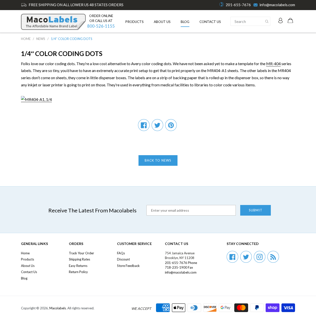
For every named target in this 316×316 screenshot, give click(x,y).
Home (26, 39)
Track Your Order (81, 253)
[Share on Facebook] (144, 125)
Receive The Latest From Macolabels (92, 210)
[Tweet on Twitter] (157, 125)
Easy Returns (78, 266)
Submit (255, 210)
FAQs (121, 253)
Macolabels (57, 308)
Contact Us (210, 22)
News (40, 39)
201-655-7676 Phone (181, 263)
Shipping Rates (79, 259)
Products (134, 22)
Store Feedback (128, 266)
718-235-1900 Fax (179, 267)
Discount (123, 259)
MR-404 (273, 63)
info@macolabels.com (277, 4)
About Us (162, 22)
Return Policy (78, 272)
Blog (185, 22)
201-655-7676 (238, 4)
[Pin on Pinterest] (171, 125)
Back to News (158, 160)
